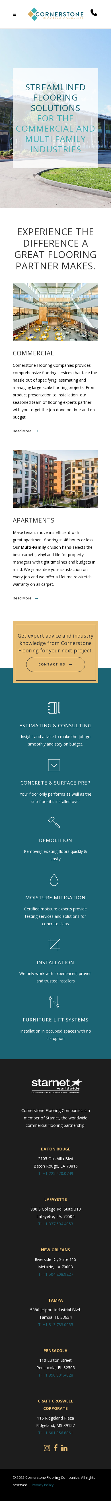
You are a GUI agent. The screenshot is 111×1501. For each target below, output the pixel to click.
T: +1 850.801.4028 (55, 1375)
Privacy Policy (43, 1484)
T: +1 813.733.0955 (55, 1324)
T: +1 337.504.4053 (55, 1223)
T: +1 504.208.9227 (55, 1274)
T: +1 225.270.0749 (55, 1173)
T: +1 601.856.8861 (55, 1433)
